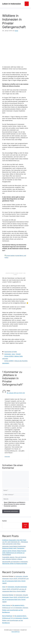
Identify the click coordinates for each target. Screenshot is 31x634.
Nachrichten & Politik (10, 351)
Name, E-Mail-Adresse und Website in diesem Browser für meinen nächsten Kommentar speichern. (14, 504)
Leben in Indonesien (11, 4)
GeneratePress (16, 631)
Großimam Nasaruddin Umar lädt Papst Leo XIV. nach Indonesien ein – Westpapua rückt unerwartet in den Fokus (15, 542)
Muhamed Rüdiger (7, 595)
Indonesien (7, 354)
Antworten (7, 456)
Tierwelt (18, 354)
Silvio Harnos (6, 605)
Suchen (4, 521)
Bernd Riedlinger (7, 616)
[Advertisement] (15, 48)
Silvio (3, 587)
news (13, 354)
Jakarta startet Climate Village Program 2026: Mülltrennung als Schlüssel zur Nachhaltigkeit (14, 552)
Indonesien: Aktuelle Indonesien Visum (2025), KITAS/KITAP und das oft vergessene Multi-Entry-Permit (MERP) (14, 589)
